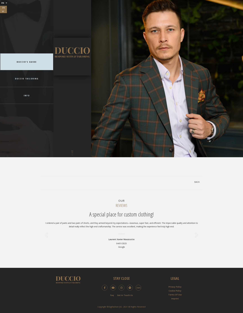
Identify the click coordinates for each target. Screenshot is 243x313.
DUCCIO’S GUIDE (27, 61)
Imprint (175, 298)
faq (112, 295)
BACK (197, 182)
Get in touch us (125, 295)
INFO (27, 95)
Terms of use (175, 294)
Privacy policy (175, 286)
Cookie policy (175, 290)
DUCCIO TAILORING (27, 78)
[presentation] (46, 235)
